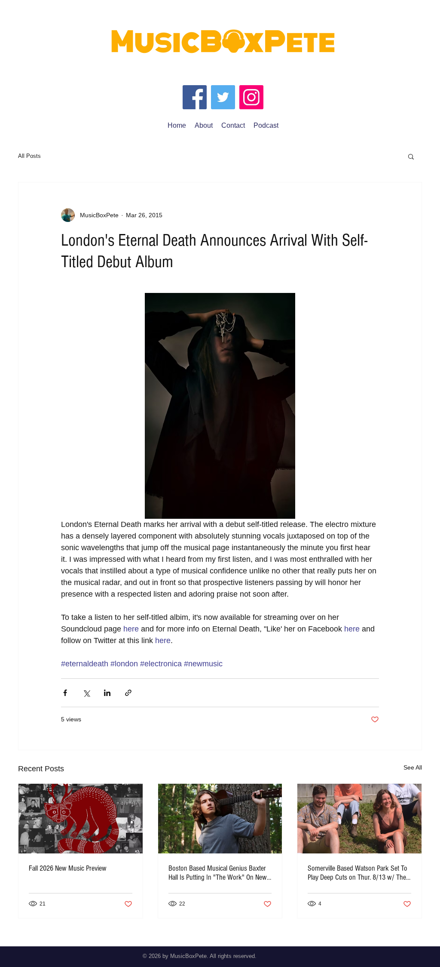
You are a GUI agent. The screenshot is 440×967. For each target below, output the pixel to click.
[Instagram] (251, 97)
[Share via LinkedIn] (107, 693)
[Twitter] (223, 97)
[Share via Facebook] (65, 693)
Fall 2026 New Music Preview (68, 868)
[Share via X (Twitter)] (86, 693)
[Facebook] (195, 97)
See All (412, 767)
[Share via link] (128, 693)
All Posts (29, 156)
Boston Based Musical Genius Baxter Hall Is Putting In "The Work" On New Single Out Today (217, 873)
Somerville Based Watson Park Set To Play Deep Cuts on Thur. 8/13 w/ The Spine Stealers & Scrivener (357, 873)
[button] (411, 156)
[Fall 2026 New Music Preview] (80, 818)
